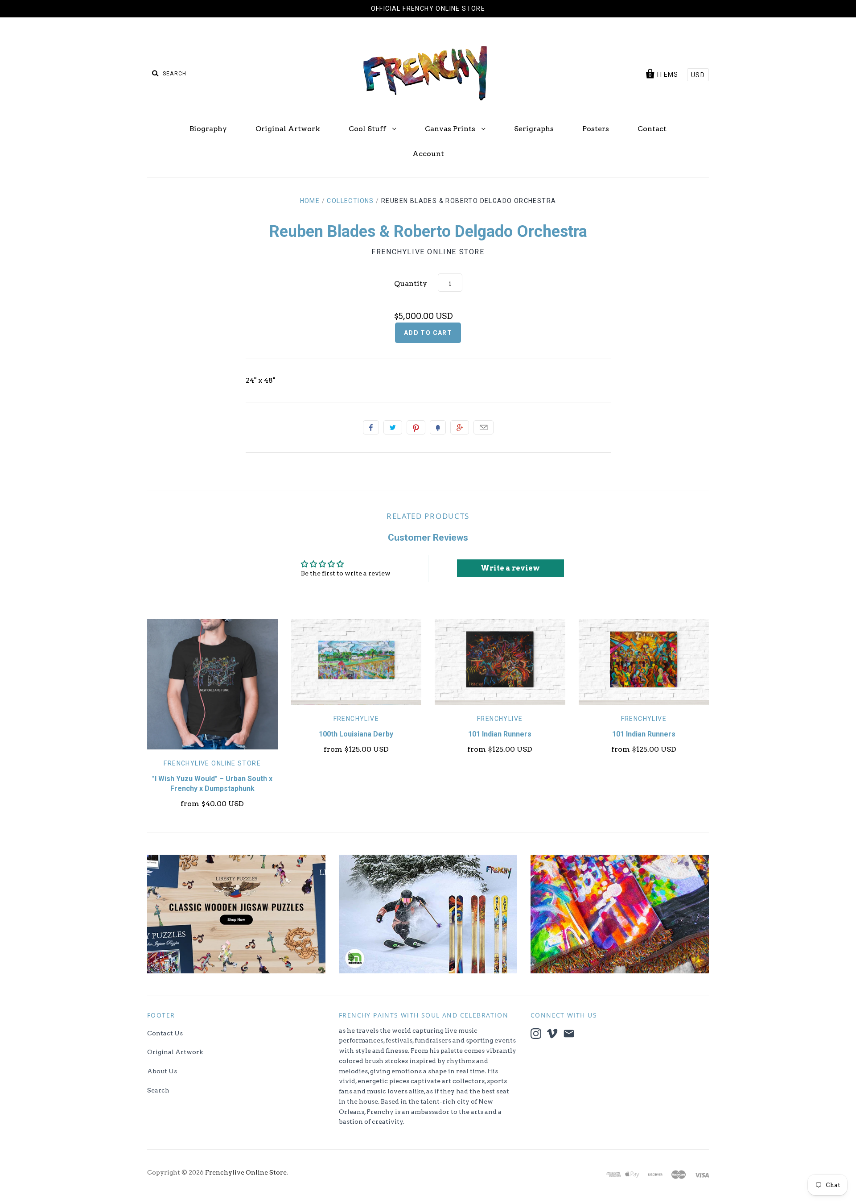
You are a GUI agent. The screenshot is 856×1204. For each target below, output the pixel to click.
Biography (208, 128)
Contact (652, 128)
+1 (459, 427)
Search (158, 1090)
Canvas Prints (451, 128)
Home (310, 200)
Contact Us (165, 1033)
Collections (350, 200)
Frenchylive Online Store (427, 252)
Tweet (392, 427)
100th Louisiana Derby (356, 734)
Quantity (410, 283)
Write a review (510, 568)
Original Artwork (287, 128)
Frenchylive (356, 718)
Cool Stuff (368, 128)
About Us (162, 1071)
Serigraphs (534, 128)
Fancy (438, 427)
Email (483, 427)
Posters (595, 128)
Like (371, 427)
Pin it (416, 427)
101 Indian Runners (499, 734)
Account (428, 153)
